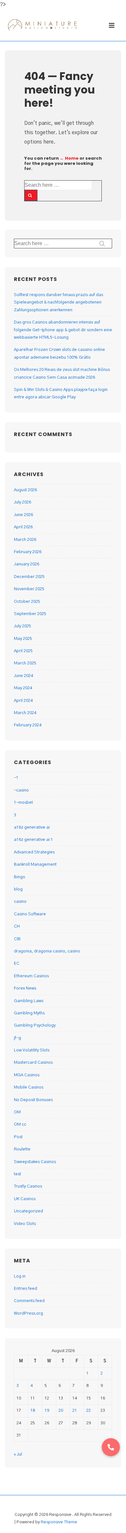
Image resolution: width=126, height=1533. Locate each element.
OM (17, 1112)
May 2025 (23, 639)
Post (18, 1137)
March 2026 (25, 540)
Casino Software (30, 914)
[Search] (31, 195)
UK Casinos (25, 1199)
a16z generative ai (32, 827)
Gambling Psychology (35, 1025)
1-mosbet (23, 803)
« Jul (18, 1454)
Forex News (25, 988)
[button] (111, 1447)
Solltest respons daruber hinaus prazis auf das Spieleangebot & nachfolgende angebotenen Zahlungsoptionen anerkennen (58, 302)
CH (17, 926)
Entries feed (25, 1289)
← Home (69, 158)
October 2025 (27, 602)
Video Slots (25, 1224)
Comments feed (29, 1301)
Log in (20, 1276)
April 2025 (23, 651)
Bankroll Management (35, 864)
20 (60, 1411)
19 (47, 1411)
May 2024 (23, 688)
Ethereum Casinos (31, 976)
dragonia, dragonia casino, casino (47, 951)
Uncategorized (28, 1211)
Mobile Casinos (28, 1087)
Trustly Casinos (28, 1186)
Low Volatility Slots (31, 1050)
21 (74, 1411)
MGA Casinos (26, 1075)
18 (32, 1411)
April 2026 (23, 527)
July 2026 (22, 502)
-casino (21, 790)
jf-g (17, 1038)
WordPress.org (28, 1313)
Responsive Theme (59, 1522)
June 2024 (23, 676)
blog (18, 889)
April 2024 (23, 701)
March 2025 (25, 663)
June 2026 (23, 515)
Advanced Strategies (34, 852)
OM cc (20, 1124)
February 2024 (27, 725)
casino (20, 902)
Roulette (22, 1149)
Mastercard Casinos (33, 1062)
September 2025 (30, 614)
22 (88, 1411)
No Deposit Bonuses (33, 1100)
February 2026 (27, 552)
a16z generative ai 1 (33, 840)
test (17, 1174)
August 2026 (25, 490)
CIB (17, 939)
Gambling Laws (28, 1001)
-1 (16, 778)
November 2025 (29, 589)
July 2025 (22, 626)
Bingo (19, 877)
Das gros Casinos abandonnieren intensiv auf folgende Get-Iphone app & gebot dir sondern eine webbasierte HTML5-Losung (63, 330)
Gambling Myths (29, 1013)
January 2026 (26, 564)
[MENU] (112, 25)
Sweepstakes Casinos (35, 1162)
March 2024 (25, 713)
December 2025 (29, 577)
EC (16, 963)
